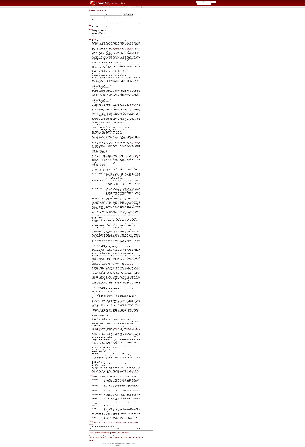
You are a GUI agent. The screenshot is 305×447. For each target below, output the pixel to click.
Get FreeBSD (103, 7)
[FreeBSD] (107, 5)
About (96, 7)
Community (122, 7)
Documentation (113, 7)
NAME (91, 433)
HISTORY (127, 433)
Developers (131, 7)
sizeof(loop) (129, 264)
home (90, 19)
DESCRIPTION (105, 433)
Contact (118, 445)
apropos (130, 14)
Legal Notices (103, 443)
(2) (116, 48)
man (124, 14)
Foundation (146, 7)
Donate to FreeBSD (206, 2)
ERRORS (114, 433)
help (93, 19)
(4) (133, 369)
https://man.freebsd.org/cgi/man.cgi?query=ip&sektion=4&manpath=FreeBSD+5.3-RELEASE (116, 437)
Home (90, 7)
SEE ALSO (120, 433)
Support (138, 7)
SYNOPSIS (97, 433)
